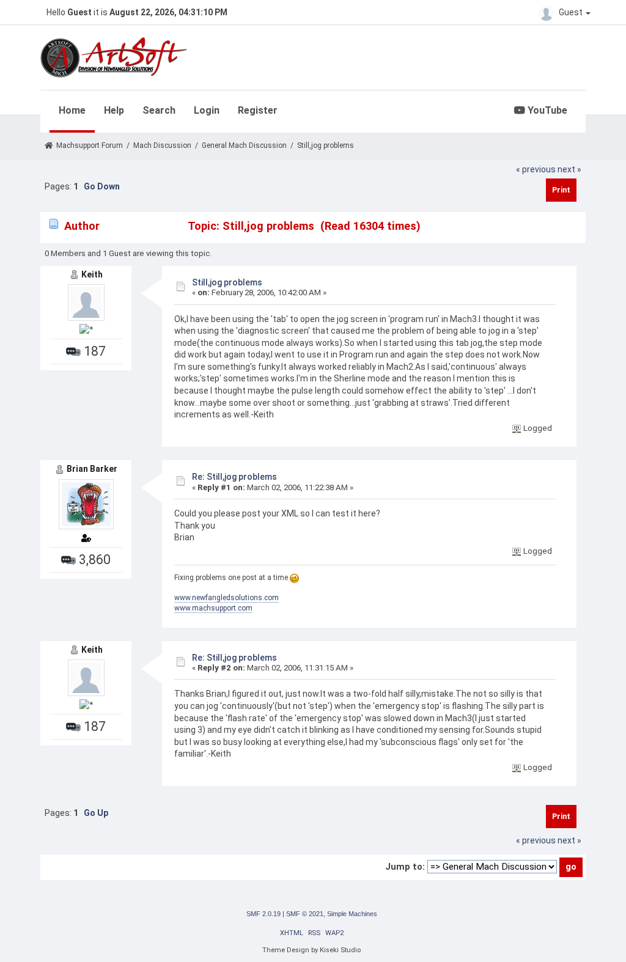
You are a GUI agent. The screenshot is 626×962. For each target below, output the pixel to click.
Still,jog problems (227, 282)
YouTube (546, 110)
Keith (92, 274)
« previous (536, 169)
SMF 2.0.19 (263, 913)
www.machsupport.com (213, 608)
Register (258, 110)
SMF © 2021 (304, 913)
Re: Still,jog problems (234, 477)
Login (206, 110)
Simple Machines (352, 913)
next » (569, 169)
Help (114, 110)
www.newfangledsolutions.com (226, 597)
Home (72, 110)
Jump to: (405, 866)
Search (158, 110)
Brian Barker (92, 469)
